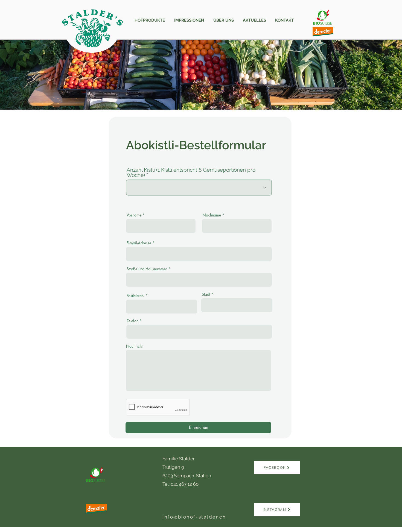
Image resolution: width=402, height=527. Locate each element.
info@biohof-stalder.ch (194, 517)
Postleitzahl (135, 296)
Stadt (206, 294)
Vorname (134, 215)
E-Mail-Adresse (139, 243)
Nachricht (134, 346)
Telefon (132, 321)
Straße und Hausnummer (147, 269)
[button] (149, 20)
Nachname (212, 215)
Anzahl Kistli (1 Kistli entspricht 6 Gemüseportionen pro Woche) (191, 172)
